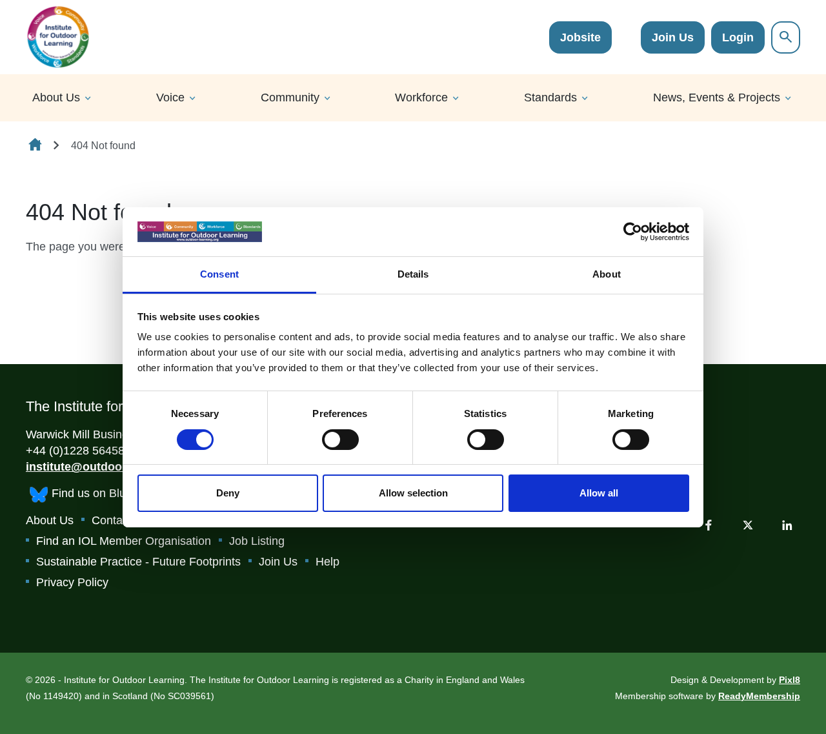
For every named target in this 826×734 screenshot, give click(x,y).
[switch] (340, 439)
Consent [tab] (219, 274)
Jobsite (580, 37)
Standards (550, 97)
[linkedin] (787, 525)
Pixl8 (789, 680)
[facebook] (708, 525)
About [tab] (606, 274)
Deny (227, 492)
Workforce (421, 97)
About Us (56, 97)
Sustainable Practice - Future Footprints (138, 561)
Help (327, 561)
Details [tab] (413, 274)
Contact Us (120, 520)
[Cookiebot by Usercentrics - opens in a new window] (632, 231)
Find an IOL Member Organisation (123, 541)
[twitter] (748, 525)
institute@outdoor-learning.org (111, 466)
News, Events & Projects (716, 97)
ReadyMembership (759, 696)
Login (738, 37)
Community (290, 97)
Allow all (598, 492)
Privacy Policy (72, 582)
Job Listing (257, 541)
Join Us (673, 37)
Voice (170, 97)
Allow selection (413, 492)
